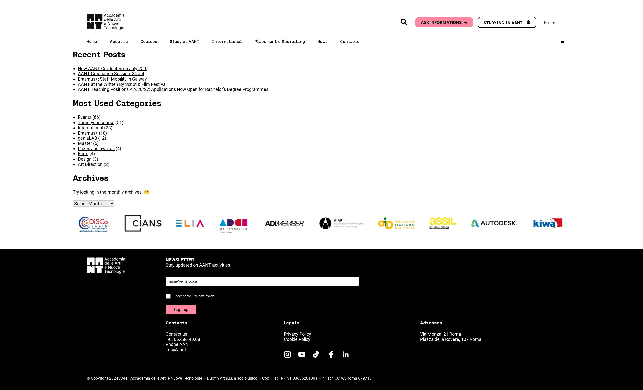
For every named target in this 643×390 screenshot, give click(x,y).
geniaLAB (87, 138)
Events (84, 117)
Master (85, 143)
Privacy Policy (297, 334)
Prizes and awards (96, 148)
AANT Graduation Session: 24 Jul (111, 73)
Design (85, 159)
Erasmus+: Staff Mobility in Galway (112, 79)
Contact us (176, 334)
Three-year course (96, 122)
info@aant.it (178, 349)
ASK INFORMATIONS (444, 22)
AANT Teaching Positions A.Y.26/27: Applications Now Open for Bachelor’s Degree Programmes (173, 89)
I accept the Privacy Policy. (194, 296)
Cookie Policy (297, 339)
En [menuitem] (546, 22)
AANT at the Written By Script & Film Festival (122, 84)
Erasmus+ (88, 133)
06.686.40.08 (187, 339)
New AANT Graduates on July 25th (112, 68)
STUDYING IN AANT (507, 22)
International (90, 127)
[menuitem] (549, 22)
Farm (83, 153)
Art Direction (90, 164)
